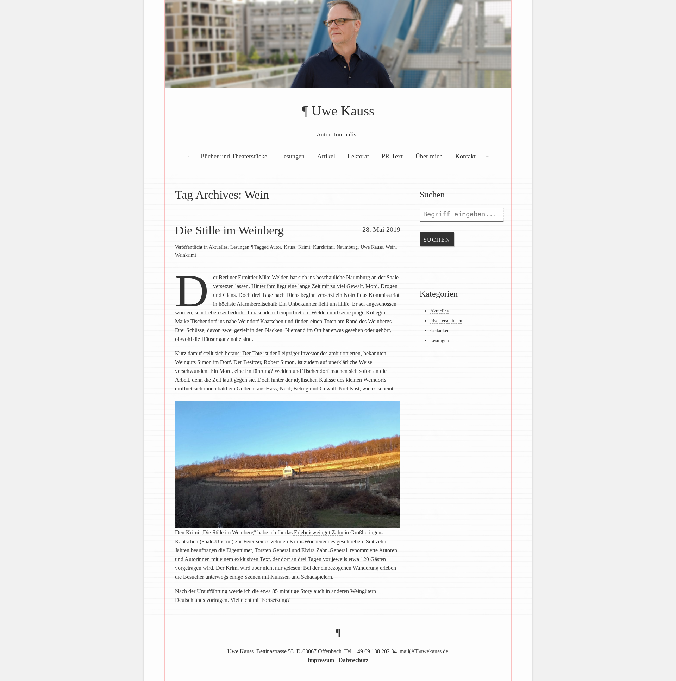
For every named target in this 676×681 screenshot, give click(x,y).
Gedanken (440, 330)
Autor (275, 247)
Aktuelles (218, 247)
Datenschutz (353, 660)
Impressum (321, 660)
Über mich (429, 156)
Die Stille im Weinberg (229, 230)
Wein (391, 247)
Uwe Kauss (343, 110)
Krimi (304, 247)
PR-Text (392, 156)
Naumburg (347, 247)
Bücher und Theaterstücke (233, 156)
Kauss (289, 247)
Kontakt (465, 156)
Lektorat (358, 156)
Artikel (326, 156)
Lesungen (292, 156)
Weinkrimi (185, 255)
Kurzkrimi (323, 247)
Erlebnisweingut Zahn (318, 532)
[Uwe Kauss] (338, 52)
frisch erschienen (446, 320)
